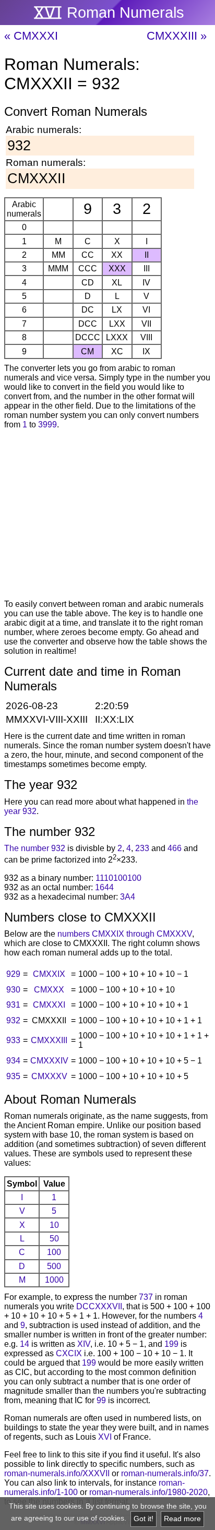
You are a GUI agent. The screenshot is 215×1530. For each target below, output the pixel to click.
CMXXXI (49, 1004)
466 (175, 848)
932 (13, 1020)
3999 (47, 424)
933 (13, 1040)
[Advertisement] (107, 516)
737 (146, 1297)
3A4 (127, 896)
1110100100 (118, 878)
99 (101, 1400)
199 (171, 1344)
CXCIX (69, 1353)
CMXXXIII (49, 1040)
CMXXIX (49, 974)
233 (142, 848)
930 (13, 989)
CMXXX (49, 989)
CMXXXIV (49, 1060)
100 (54, 1252)
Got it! (143, 1519)
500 (54, 1266)
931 (13, 1004)
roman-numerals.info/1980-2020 (148, 1492)
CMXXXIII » (177, 35)
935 (13, 1076)
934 (13, 1060)
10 (54, 1225)
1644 (104, 887)
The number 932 (34, 848)
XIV (83, 1344)
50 (54, 1238)
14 (24, 1344)
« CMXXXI (31, 35)
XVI (105, 1436)
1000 (54, 1279)
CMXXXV (49, 1076)
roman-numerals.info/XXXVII (57, 1473)
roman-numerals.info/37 (165, 1473)
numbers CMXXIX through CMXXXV (124, 933)
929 (13, 974)
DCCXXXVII (99, 1306)
